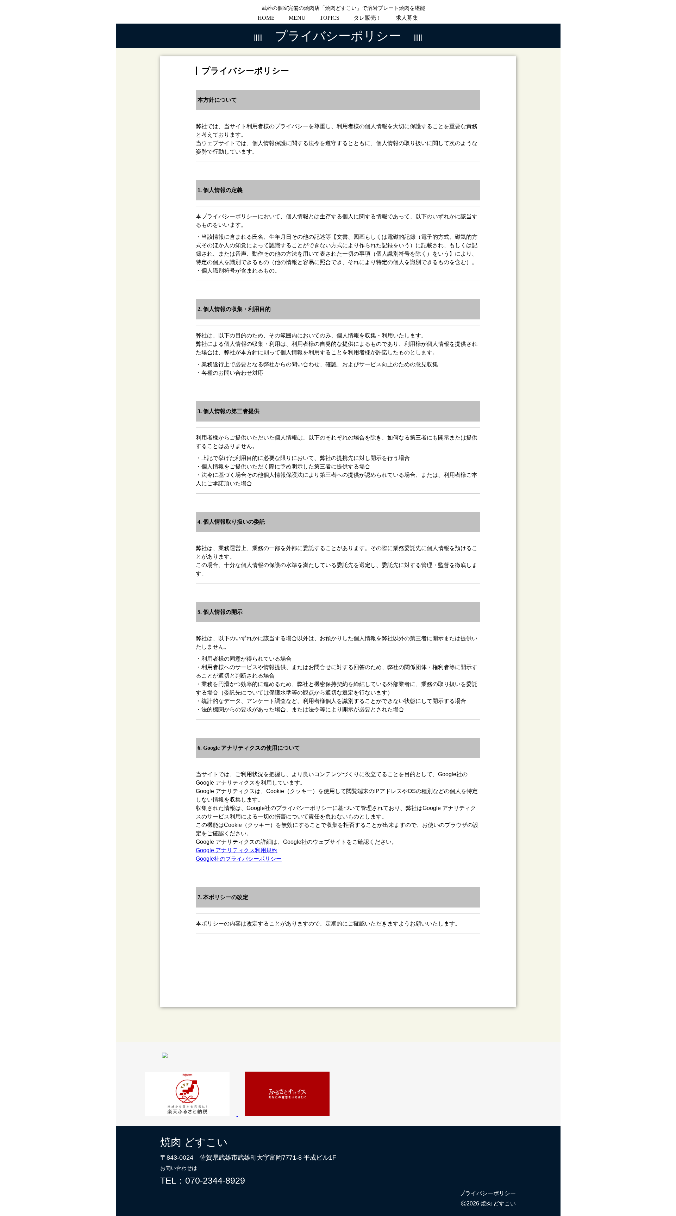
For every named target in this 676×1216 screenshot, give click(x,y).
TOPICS (329, 18)
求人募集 (407, 18)
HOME (266, 18)
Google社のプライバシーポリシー (239, 859)
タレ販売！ (367, 18)
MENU (297, 18)
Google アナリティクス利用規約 (236, 850)
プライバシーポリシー (487, 1193)
